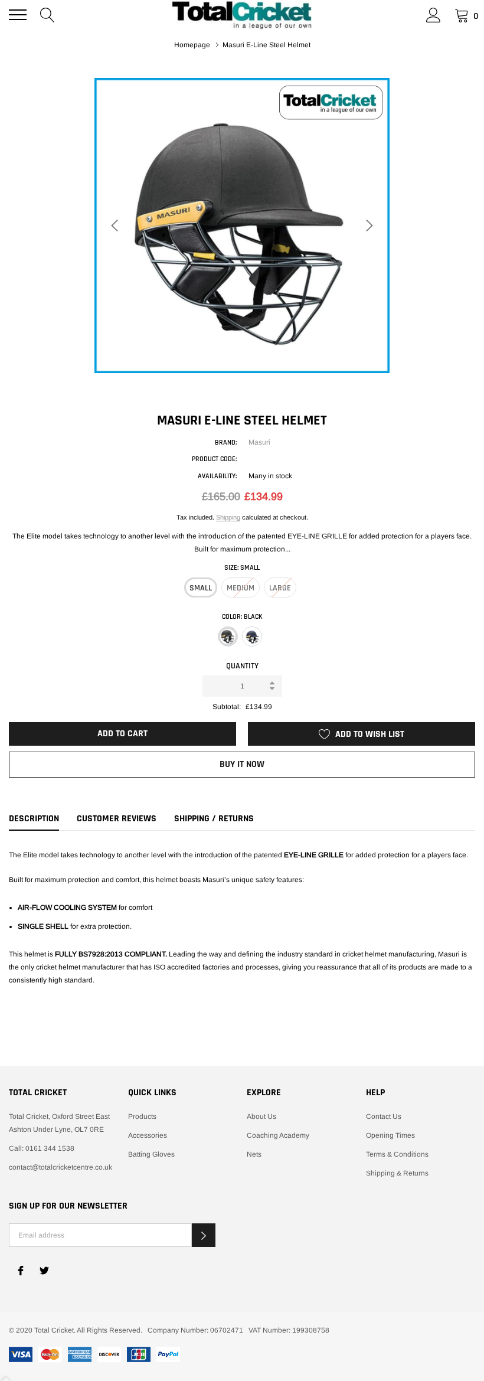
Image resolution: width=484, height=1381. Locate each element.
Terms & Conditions (397, 1154)
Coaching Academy (278, 1135)
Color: (242, 616)
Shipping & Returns (397, 1173)
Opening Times (390, 1135)
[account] (433, 14)
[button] (203, 1235)
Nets (254, 1154)
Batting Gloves (151, 1154)
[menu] (18, 15)
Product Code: (214, 459)
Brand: (226, 442)
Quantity (242, 666)
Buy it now (242, 764)
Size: (242, 567)
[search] (47, 14)
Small (200, 588)
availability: (217, 476)
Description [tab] (34, 819)
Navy (252, 636)
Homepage (192, 45)
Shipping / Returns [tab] (214, 819)
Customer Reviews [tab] (116, 819)
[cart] (461, 14)
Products (142, 1116)
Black (228, 636)
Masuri (259, 442)
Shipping (228, 517)
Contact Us (383, 1116)
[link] (20, 1270)
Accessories (147, 1135)
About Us (261, 1116)
